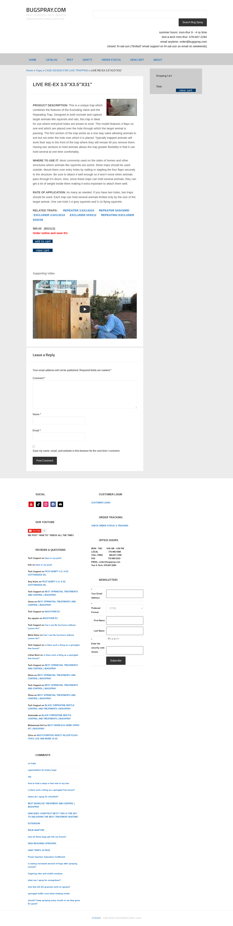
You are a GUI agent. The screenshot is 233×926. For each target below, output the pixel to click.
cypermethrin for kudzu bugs (42, 770)
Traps (39, 70)
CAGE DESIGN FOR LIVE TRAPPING (66, 70)
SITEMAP (96, 918)
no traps (32, 763)
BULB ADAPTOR (36, 830)
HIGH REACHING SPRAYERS (42, 843)
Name (37, 414)
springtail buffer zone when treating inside (49, 893)
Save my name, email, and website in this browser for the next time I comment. (76, 450)
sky (29, 776)
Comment (39, 378)
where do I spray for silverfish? (43, 796)
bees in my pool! (53, 558)
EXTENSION (34, 823)
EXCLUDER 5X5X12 (83, 215)
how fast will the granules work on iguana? (49, 887)
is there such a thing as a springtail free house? (51, 790)
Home (29, 70)
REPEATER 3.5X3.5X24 (78, 210)
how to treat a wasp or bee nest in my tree (48, 783)
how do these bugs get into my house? (47, 837)
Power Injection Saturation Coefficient (46, 857)
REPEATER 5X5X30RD (114, 210)
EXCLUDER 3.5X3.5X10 (49, 215)
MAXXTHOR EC (52, 611)
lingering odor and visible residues (45, 873)
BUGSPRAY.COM (46, 9)
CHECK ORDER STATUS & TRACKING (109, 525)
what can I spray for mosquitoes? (44, 880)
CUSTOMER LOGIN (100, 502)
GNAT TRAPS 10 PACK (39, 850)
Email (37, 430)
